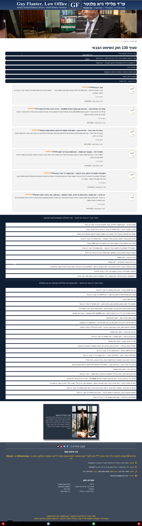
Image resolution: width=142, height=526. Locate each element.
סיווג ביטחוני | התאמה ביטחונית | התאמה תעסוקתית (120, 72)
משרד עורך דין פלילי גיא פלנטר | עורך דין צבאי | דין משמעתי (108, 463)
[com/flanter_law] (58, 446)
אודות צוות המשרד (63, 484)
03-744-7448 (124, 471)
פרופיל (91, 484)
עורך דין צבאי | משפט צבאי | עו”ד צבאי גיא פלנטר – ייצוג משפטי (116, 58)
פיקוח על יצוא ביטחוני (129, 76)
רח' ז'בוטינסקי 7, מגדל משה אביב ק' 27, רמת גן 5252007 (109, 467)
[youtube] (61, 446)
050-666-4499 (103, 471)
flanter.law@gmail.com (119, 476)
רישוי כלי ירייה (132, 67)
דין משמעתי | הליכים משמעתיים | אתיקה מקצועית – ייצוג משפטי (116, 63)
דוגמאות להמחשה (64, 487)
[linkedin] (64, 446)
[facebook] (67, 446)
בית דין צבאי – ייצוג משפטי (127, 81)
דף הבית (126, 41)
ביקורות (91, 489)
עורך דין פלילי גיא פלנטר (63, 415)
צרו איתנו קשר (65, 491)
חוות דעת (67, 489)
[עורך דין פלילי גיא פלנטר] (71, 5)
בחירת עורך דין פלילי (86, 491)
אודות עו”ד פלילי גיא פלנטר (84, 487)
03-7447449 (87, 471)
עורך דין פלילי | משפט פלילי (127, 53)
